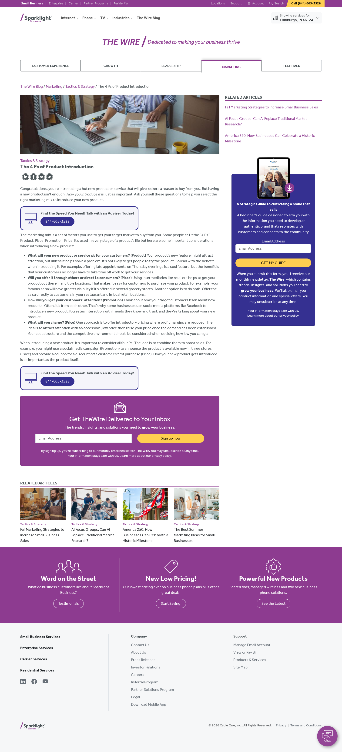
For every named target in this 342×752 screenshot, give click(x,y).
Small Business (32, 3)
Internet (68, 18)
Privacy (281, 725)
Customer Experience (50, 65)
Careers (137, 674)
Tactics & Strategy (80, 86)
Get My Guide (273, 263)
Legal (135, 697)
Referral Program (144, 682)
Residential (121, 3)
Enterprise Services (36, 648)
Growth (111, 65)
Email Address (273, 241)
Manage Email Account (251, 645)
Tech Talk (291, 65)
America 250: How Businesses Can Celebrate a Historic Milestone (145, 535)
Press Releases (143, 660)
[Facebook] (34, 682)
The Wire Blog (148, 18)
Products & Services (249, 660)
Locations (218, 3)
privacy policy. (289, 316)
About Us (138, 652)
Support (236, 3)
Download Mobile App (148, 704)
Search (279, 3)
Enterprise (56, 3)
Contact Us (140, 645)
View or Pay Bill (245, 652)
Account (257, 3)
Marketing (231, 67)
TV (102, 18)
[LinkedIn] (23, 682)
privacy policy (161, 456)
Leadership (171, 65)
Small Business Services (40, 636)
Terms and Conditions (306, 725)
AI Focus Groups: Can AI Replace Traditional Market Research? (92, 535)
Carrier (73, 3)
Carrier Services (33, 659)
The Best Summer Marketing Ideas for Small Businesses (194, 535)
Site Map (240, 667)
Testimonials (68, 603)
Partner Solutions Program (152, 689)
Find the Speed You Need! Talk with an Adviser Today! (87, 213)
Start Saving (171, 603)
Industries (121, 18)
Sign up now (171, 438)
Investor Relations (145, 667)
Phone (87, 18)
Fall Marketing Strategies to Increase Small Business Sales (42, 535)
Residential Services (37, 670)
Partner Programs (96, 3)
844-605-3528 (57, 221)
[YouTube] (45, 682)
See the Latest (273, 603)
